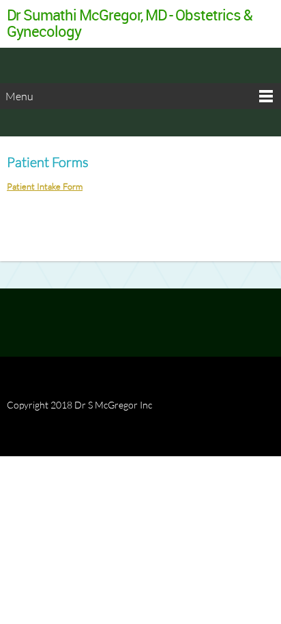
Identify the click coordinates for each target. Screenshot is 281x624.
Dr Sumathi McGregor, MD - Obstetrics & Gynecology (129, 23)
